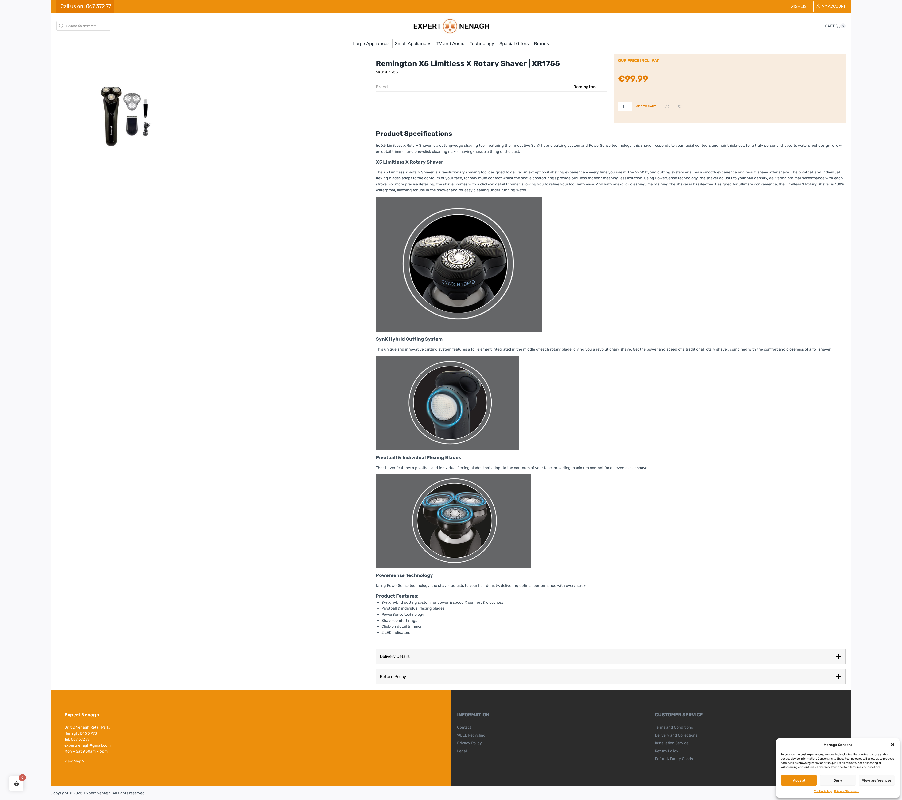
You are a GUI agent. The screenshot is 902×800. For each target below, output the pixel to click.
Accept (799, 780)
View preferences (877, 780)
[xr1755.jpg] (126, 118)
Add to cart (646, 106)
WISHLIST (799, 6)
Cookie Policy (823, 791)
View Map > (74, 761)
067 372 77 (80, 739)
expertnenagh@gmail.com (87, 745)
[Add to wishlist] (679, 106)
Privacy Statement (846, 791)
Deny (837, 780)
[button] (892, 744)
